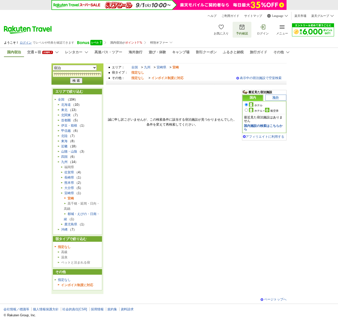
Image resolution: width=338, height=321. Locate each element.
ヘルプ (212, 16)
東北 (64, 110)
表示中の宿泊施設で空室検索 (261, 78)
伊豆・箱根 (69, 125)
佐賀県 (69, 172)
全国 (134, 67)
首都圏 (66, 120)
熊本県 (69, 183)
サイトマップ (253, 16)
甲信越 (66, 131)
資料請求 (127, 309)
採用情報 (97, 309)
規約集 (112, 309)
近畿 (64, 146)
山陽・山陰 (69, 151)
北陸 (64, 136)
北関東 (66, 115)
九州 (147, 67)
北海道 (66, 105)
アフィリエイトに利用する (265, 136)
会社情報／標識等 (16, 309)
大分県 (69, 188)
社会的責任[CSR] (74, 309)
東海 (64, 141)
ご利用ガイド (230, 16)
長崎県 (69, 177)
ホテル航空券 (266, 110)
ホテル (258, 105)
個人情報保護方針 (46, 309)
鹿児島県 (70, 224)
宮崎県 (161, 67)
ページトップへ (275, 299)
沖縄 (64, 229)
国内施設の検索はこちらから (263, 127)
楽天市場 (300, 16)
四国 (64, 157)
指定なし (64, 280)
